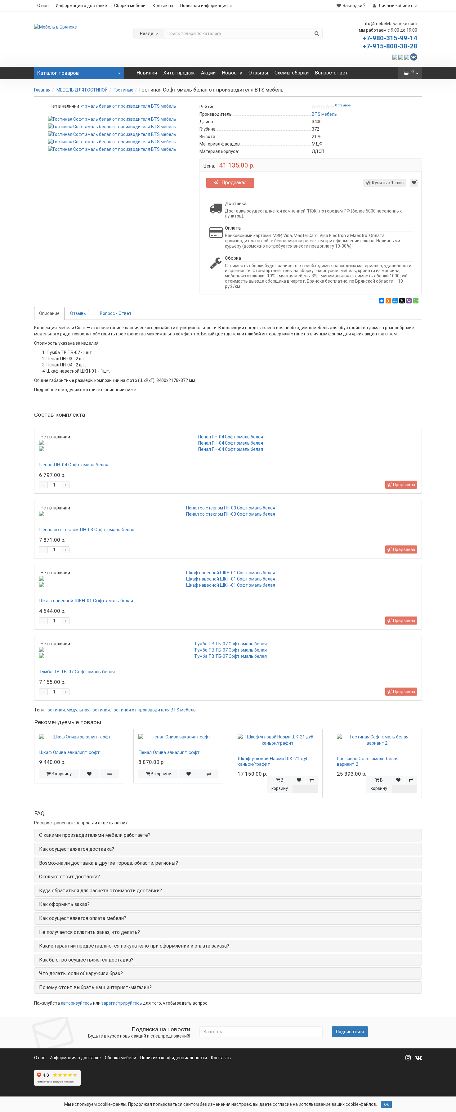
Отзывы (258, 73)
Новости (232, 73)
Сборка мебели (129, 5)
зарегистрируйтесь (121, 1003)
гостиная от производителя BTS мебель (154, 709)
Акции (208, 73)
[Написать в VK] (413, 56)
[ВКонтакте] (381, 300)
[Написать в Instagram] (406, 56)
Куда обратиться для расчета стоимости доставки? (100, 891)
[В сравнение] (109, 773)
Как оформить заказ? (64, 904)
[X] (402, 300)
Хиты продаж (179, 73)
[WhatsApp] (415, 300)
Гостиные (123, 89)
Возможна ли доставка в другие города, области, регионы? (108, 863)
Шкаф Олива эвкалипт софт (69, 752)
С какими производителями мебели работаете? (94, 835)
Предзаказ (234, 183)
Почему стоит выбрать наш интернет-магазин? (95, 987)
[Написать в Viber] (400, 56)
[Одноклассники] (388, 300)
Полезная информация (204, 5)
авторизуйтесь (76, 1003)
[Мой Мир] (395, 300)
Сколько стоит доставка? (69, 877)
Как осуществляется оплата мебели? (82, 918)
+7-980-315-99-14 (390, 38)
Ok (386, 1104)
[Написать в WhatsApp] (394, 56)
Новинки (146, 73)
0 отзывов (343, 105)
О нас (43, 5)
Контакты (163, 5)
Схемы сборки (292, 73)
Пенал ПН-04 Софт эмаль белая (73, 465)
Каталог (58, 73)
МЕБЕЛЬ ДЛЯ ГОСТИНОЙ (82, 89)
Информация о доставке (81, 5)
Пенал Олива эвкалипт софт (169, 752)
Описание (49, 313)
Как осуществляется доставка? (76, 849)
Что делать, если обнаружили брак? (81, 973)
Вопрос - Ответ (117, 313)
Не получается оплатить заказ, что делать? (89, 932)
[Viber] (409, 300)
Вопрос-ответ (331, 73)
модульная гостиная (88, 709)
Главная (42, 89)
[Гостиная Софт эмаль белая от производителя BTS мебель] (112, 118)
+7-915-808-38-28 (390, 46)
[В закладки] (414, 183)
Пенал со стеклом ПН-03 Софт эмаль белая (86, 529)
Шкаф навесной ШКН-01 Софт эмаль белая (86, 600)
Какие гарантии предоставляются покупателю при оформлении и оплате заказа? (134, 946)
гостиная (55, 709)
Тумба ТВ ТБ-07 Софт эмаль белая (77, 672)
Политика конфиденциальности (173, 1057)
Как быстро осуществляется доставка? (86, 960)
